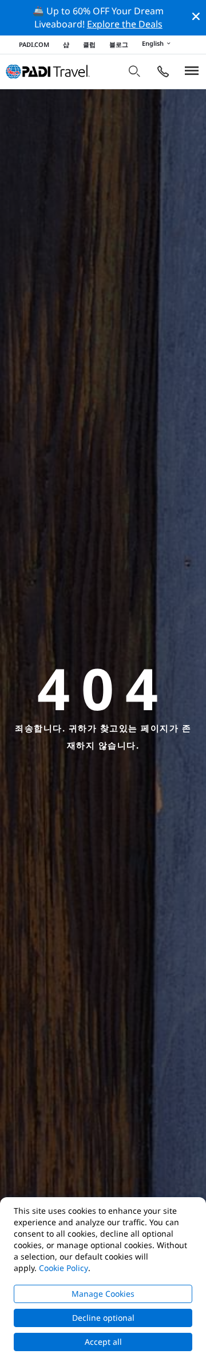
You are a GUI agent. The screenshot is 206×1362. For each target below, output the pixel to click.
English (153, 43)
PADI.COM (34, 44)
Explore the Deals (125, 24)
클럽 (89, 44)
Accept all (103, 1341)
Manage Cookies (103, 1293)
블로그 (118, 44)
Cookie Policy (63, 1267)
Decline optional (103, 1317)
